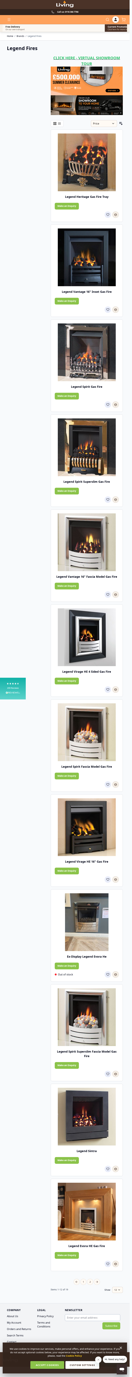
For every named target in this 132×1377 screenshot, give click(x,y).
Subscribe (111, 1326)
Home (10, 36)
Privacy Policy (45, 1316)
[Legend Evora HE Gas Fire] (87, 1211)
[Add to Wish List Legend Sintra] (108, 1169)
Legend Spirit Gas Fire (86, 387)
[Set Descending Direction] (121, 123)
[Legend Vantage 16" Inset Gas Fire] (87, 257)
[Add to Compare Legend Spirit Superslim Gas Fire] (115, 499)
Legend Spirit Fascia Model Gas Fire (86, 766)
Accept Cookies (47, 1365)
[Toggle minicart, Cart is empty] (123, 19)
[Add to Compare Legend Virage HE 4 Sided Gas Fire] (115, 689)
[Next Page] (97, 1282)
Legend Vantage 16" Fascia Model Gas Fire (86, 577)
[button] (13, 688)
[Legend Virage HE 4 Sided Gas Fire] (87, 637)
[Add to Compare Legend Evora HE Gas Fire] (115, 1264)
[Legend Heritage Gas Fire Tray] (87, 162)
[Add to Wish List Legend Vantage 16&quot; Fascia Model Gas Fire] (108, 594)
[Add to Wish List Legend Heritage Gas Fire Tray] (108, 214)
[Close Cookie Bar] (121, 1348)
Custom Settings (82, 1365)
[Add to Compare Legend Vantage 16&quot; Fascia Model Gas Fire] (115, 594)
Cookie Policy (74, 1355)
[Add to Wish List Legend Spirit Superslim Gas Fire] (108, 499)
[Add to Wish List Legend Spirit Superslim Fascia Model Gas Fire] (108, 1074)
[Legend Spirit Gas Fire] (87, 352)
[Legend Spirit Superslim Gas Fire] (87, 447)
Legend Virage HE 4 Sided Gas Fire (86, 671)
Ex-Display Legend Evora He (87, 956)
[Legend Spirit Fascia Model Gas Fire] (87, 732)
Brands (20, 36)
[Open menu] (9, 19)
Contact (11, 1342)
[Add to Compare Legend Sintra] (115, 1169)
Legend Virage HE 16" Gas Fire (86, 861)
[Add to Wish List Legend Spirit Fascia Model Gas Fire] (108, 784)
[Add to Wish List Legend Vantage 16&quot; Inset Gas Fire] (108, 309)
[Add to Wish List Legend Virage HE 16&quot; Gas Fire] (108, 879)
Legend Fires (35, 36)
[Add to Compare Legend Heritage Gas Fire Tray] (115, 214)
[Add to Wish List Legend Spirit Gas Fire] (108, 404)
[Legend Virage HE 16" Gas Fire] (87, 827)
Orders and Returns (19, 1329)
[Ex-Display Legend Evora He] (87, 922)
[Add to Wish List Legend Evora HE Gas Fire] (108, 1264)
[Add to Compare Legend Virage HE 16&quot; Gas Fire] (115, 879)
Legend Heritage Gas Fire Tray (86, 197)
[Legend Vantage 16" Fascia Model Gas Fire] (87, 542)
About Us (12, 1316)
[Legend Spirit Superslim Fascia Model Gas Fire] (87, 1017)
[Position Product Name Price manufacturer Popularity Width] (104, 123)
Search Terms (15, 1335)
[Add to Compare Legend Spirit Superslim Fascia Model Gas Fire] (115, 1074)
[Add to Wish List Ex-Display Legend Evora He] (108, 974)
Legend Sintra (87, 1151)
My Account (14, 1322)
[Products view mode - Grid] (55, 123)
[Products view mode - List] (59, 123)
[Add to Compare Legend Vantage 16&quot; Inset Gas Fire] (115, 309)
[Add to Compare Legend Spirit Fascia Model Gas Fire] (115, 784)
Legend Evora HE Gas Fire (86, 1246)
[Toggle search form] (107, 19)
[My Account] (115, 19)
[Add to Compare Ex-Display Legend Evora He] (115, 974)
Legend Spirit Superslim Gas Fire (86, 482)
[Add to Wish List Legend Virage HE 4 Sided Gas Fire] (108, 689)
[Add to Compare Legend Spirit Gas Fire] (115, 404)
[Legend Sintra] (87, 1116)
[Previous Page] (77, 1282)
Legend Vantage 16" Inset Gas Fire (87, 292)
